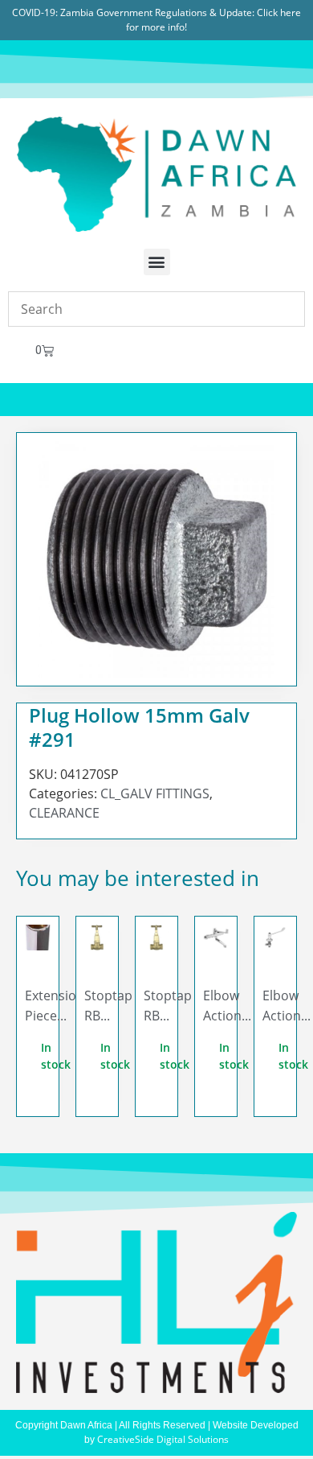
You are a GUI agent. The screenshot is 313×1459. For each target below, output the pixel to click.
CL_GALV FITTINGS (154, 793)
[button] (157, 262)
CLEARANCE (64, 813)
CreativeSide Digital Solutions (163, 1439)
